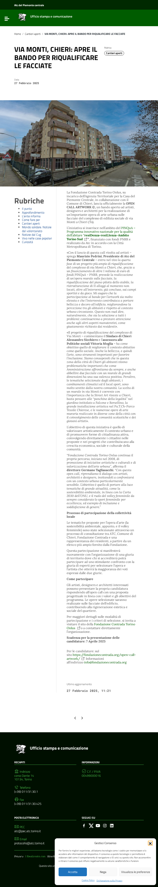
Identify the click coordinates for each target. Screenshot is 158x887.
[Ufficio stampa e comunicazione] (22, 16)
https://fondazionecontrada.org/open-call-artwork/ (101, 656)
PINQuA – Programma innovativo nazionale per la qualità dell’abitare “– (101, 233)
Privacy (19, 856)
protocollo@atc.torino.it (29, 843)
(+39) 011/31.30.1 (26, 791)
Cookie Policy (88, 880)
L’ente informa (31, 216)
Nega (103, 872)
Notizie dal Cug (31, 234)
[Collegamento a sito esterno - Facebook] (84, 825)
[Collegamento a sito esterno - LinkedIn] (111, 825)
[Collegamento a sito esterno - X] (91, 825)
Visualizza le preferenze (135, 872)
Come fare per (31, 219)
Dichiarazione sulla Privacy (109, 880)
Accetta (72, 872)
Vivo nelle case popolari (37, 238)
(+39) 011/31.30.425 (27, 804)
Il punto (27, 208)
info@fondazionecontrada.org (105, 662)
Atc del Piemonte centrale (29, 5)
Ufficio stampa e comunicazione (59, 748)
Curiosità (27, 242)
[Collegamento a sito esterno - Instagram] (105, 825)
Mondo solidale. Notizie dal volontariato (36, 229)
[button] (150, 843)
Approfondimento (33, 212)
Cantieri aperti (33, 34)
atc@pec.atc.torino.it (27, 831)
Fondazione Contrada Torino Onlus (101, 626)
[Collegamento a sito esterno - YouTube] (98, 825)
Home (17, 34)
